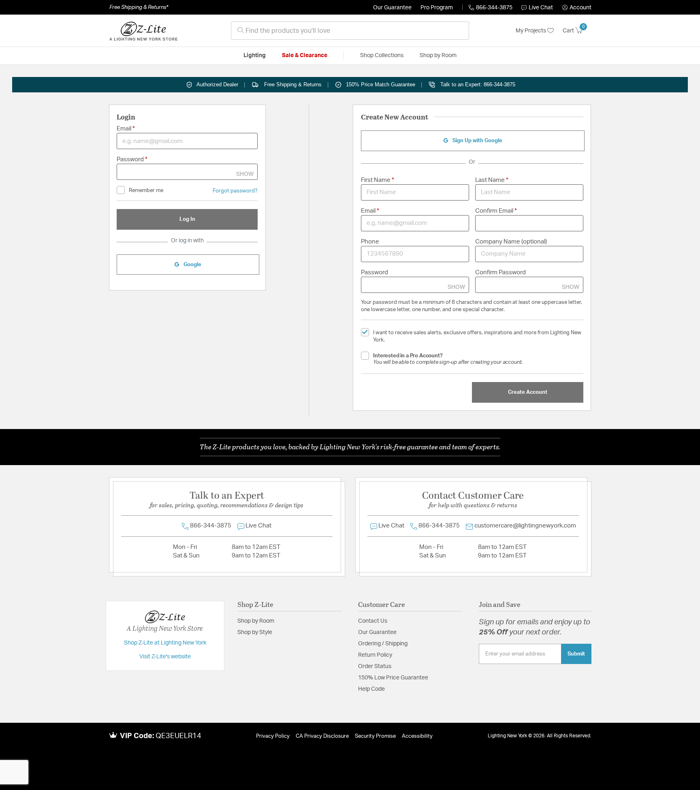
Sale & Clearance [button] (304, 55)
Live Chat (541, 8)
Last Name (490, 180)
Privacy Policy (273, 736)
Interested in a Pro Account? (448, 359)
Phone (370, 242)
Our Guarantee (392, 8)
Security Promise (375, 736)
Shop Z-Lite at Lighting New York (165, 643)
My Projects (531, 31)
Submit (576, 654)
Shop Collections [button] (381, 55)
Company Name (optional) (511, 242)
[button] (576, 8)
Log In (187, 219)
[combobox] (350, 30)
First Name (376, 180)
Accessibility (417, 736)
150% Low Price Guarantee (393, 678)
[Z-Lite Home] (143, 31)
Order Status (374, 666)
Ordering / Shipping (383, 644)
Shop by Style (254, 632)
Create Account (527, 392)
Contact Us (372, 621)
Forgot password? (235, 191)
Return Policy (375, 655)
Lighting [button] (254, 55)
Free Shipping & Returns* (138, 7)
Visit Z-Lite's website (165, 657)
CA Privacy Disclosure (322, 736)
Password (131, 159)
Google (191, 264)
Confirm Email (494, 211)
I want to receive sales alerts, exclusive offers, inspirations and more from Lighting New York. (477, 336)
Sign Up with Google (476, 140)
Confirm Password (500, 272)
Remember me (146, 190)
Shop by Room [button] (438, 55)
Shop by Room (255, 621)
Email (124, 129)
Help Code (371, 689)
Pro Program (436, 8)
